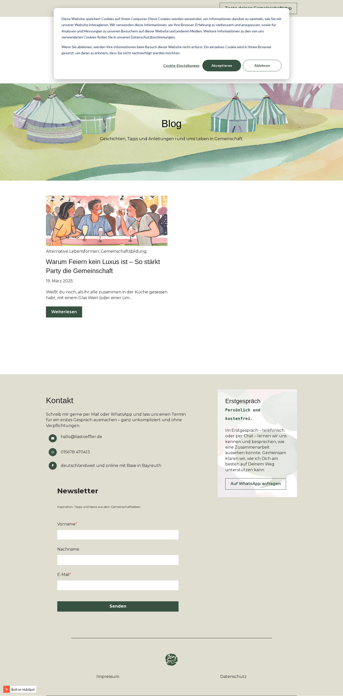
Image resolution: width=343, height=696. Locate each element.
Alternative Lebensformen (72, 251)
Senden (117, 606)
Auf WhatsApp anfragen (256, 483)
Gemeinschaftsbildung (124, 251)
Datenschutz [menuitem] (233, 676)
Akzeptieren (221, 65)
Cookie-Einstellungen (181, 65)
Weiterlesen (64, 311)
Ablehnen (262, 65)
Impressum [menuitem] (107, 676)
